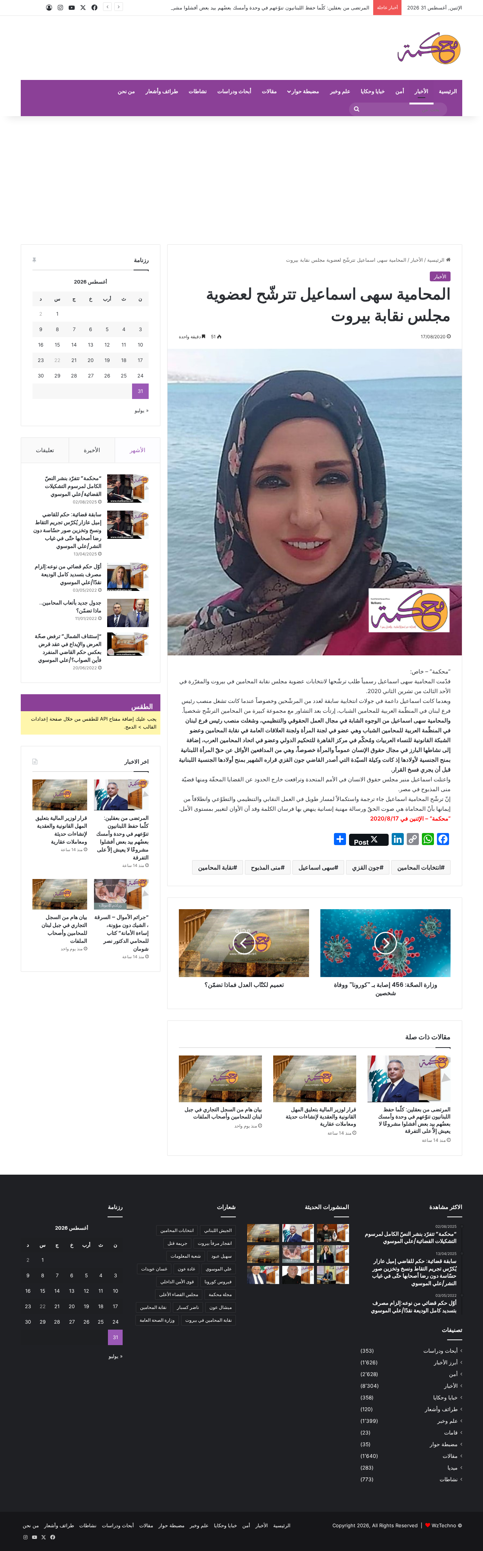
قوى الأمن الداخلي (177, 1281)
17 (140, 360)
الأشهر (137, 450)
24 (140, 376)
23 (41, 360)
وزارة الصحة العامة (157, 1320)
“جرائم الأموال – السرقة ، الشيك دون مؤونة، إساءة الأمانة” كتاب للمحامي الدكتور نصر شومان (121, 933)
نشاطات (198, 91)
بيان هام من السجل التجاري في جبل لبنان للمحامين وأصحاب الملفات (223, 1113)
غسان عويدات (154, 1269)
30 (41, 376)
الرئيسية (448, 91)
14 (74, 345)
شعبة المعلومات (186, 1256)
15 (57, 345)
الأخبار (421, 91)
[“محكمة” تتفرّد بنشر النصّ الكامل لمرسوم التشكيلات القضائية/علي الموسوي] (128, 488)
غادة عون (186, 1269)
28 (74, 376)
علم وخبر (340, 91)
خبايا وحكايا (373, 91)
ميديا (453, 1468)
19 (107, 360)
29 (57, 376)
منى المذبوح (266, 867)
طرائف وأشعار (162, 91)
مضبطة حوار (305, 91)
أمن (399, 91)
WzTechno (444, 1525)
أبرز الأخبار (446, 1362)
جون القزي (366, 867)
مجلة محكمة (220, 1294)
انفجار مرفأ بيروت (215, 1243)
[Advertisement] (241, 180)
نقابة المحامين (215, 867)
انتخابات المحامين (419, 867)
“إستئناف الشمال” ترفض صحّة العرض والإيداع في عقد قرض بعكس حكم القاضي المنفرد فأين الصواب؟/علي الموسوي (68, 648)
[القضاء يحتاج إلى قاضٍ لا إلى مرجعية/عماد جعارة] (298, 1275)
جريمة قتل (177, 1243)
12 (107, 345)
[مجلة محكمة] (428, 48)
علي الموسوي (219, 1269)
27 (91, 376)
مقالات (269, 91)
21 (74, 360)
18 (123, 360)
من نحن (126, 91)
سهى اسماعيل (316, 867)
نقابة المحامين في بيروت (208, 1320)
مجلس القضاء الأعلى (178, 1294)
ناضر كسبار (188, 1307)
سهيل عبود (221, 1256)
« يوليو (142, 410)
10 (140, 345)
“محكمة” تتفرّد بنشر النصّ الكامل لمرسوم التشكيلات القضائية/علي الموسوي (73, 486)
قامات (451, 1433)
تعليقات (45, 450)
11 (124, 345)
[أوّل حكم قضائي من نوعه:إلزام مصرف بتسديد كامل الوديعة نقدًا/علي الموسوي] (128, 577)
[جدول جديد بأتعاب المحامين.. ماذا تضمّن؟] (128, 613)
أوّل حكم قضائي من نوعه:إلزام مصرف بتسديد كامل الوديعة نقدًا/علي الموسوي (68, 574)
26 (107, 376)
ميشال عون (220, 1307)
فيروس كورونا (218, 1281)
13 (90, 345)
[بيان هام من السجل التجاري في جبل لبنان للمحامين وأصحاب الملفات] (220, 1078)
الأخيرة (92, 450)
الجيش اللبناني (218, 1230)
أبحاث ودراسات (234, 91)
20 (91, 360)
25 (124, 376)
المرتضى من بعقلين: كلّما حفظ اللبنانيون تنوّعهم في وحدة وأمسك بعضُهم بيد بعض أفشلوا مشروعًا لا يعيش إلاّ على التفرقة (242, 8)
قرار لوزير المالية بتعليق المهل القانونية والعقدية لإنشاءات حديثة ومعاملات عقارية (321, 1117)
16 (40, 345)
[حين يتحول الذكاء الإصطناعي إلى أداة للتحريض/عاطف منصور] (263, 1275)
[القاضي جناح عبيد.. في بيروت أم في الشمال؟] (333, 1275)
